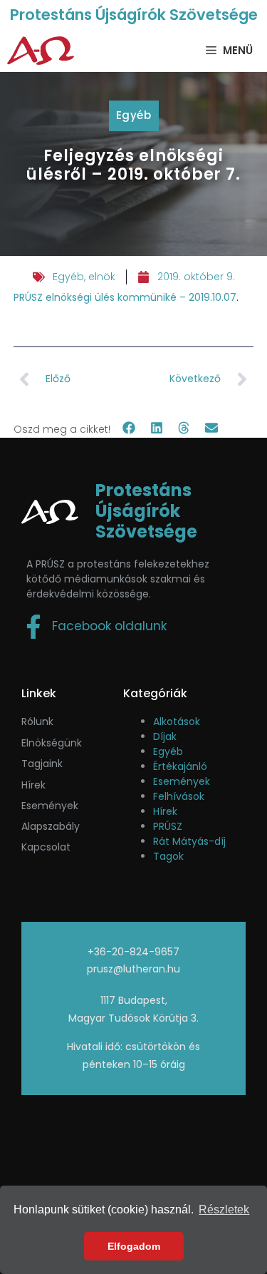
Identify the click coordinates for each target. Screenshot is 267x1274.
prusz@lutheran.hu (133, 969)
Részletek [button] (224, 1209)
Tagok (168, 856)
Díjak (165, 736)
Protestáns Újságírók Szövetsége (134, 14)
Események (181, 781)
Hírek (33, 785)
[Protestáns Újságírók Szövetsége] (40, 50)
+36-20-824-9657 (133, 952)
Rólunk (37, 721)
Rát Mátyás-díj (189, 841)
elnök (101, 276)
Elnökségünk (51, 743)
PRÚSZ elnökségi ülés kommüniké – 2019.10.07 (125, 297)
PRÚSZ (167, 826)
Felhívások (178, 796)
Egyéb (134, 115)
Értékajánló (180, 766)
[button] (129, 428)
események (49, 805)
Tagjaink (42, 763)
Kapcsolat (45, 847)
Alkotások (176, 721)
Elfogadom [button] (134, 1246)
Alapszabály (50, 826)
